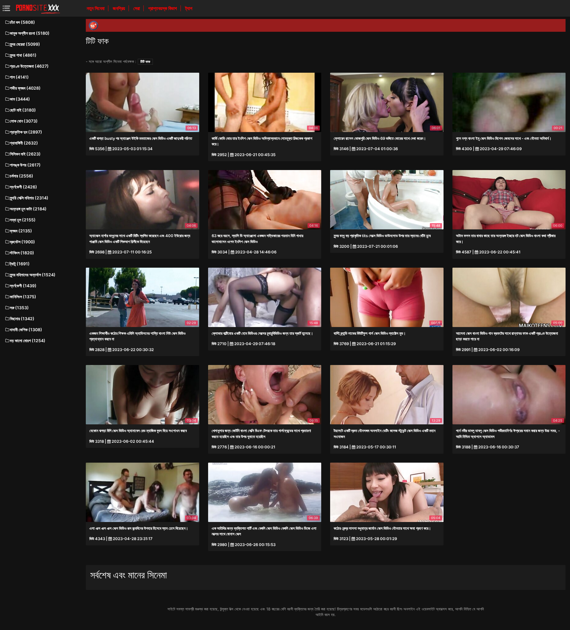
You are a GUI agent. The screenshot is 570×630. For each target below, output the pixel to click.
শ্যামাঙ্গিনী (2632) (24, 142)
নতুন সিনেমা (96, 8)
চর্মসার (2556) (21, 175)
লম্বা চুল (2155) (23, 219)
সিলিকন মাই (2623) (25, 153)
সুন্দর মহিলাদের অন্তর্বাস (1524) (33, 274)
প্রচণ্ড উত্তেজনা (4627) (29, 66)
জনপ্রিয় (119, 8)
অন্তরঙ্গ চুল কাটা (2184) (28, 208)
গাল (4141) (19, 77)
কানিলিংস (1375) (23, 296)
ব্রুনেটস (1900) (22, 241)
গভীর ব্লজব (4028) (25, 88)
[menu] (6, 8)
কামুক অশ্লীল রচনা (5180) (30, 33)
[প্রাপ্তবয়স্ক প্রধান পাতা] (38, 8)
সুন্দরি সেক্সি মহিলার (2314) (29, 197)
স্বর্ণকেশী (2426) (23, 186)
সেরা (137, 8)
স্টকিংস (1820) (22, 252)
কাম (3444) (20, 98)
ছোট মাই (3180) (23, 109)
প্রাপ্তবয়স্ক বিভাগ (163, 8)
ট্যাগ (188, 8)
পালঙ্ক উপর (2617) (25, 164)
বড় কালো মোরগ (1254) (27, 340)
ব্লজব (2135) (21, 230)
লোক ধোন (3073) (24, 120)
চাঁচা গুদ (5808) (22, 22)
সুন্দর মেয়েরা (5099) (25, 44)
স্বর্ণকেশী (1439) (23, 285)
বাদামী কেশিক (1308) (26, 329)
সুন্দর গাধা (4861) (23, 55)
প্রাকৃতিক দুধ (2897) (26, 131)
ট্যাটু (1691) (20, 263)
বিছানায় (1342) (22, 318)
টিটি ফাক (145, 61)
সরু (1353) (19, 307)
